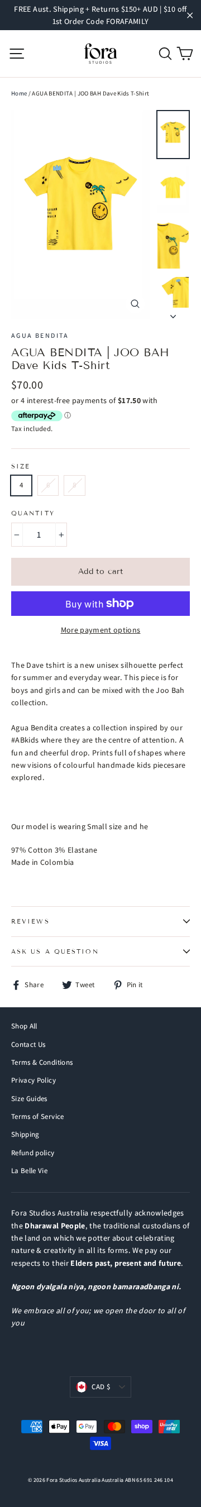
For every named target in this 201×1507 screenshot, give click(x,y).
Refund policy (33, 1152)
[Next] (173, 313)
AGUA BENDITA (40, 335)
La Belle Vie (29, 1170)
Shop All (24, 1026)
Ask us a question (55, 951)
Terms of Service (37, 1116)
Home (19, 93)
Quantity (33, 513)
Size (20, 466)
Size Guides (29, 1098)
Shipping (25, 1134)
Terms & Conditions (42, 1062)
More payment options (101, 630)
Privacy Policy (33, 1080)
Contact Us (28, 1044)
